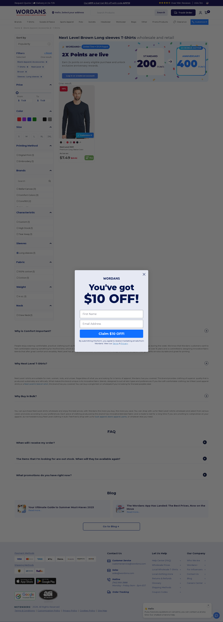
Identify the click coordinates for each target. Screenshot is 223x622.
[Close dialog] (144, 274)
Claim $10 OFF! (111, 334)
